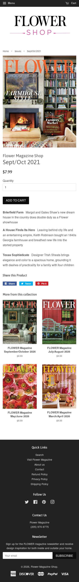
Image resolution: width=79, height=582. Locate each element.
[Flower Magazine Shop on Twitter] (27, 502)
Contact (39, 469)
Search (39, 455)
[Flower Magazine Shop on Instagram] (52, 502)
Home (6, 51)
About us (39, 464)
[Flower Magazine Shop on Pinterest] (44, 502)
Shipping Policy (39, 484)
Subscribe (64, 556)
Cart (73, 3)
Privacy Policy (40, 479)
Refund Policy (40, 474)
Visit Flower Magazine (39, 459)
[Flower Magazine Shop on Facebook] (35, 502)
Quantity (8, 181)
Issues (18, 51)
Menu (11, 3)
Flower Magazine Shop (44, 566)
